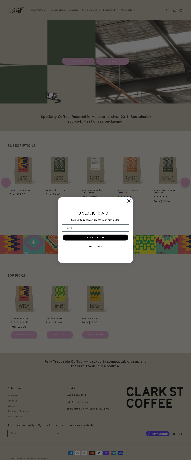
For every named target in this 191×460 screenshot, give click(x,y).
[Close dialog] (129, 201)
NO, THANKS (95, 246)
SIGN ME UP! (95, 237)
